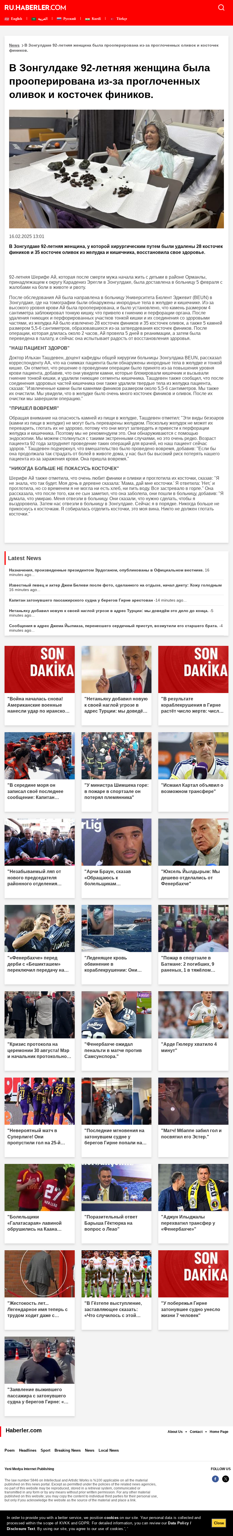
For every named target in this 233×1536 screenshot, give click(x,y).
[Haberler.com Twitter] (225, 1481)
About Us (175, 1432)
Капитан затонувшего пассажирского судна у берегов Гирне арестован (98, 600)
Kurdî (96, 19)
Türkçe (121, 19)
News (89, 1450)
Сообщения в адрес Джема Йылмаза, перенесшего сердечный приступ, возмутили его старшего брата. (116, 628)
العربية (42, 19)
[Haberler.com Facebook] (215, 1481)
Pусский (69, 19)
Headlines (27, 1450)
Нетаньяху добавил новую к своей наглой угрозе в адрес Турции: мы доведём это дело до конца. (111, 612)
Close (219, 1523)
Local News (109, 1450)
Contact (196, 1432)
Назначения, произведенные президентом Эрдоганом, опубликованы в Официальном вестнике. (109, 572)
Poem (10, 1450)
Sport (45, 1450)
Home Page (219, 1432)
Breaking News (68, 1450)
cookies (111, 1518)
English (16, 19)
